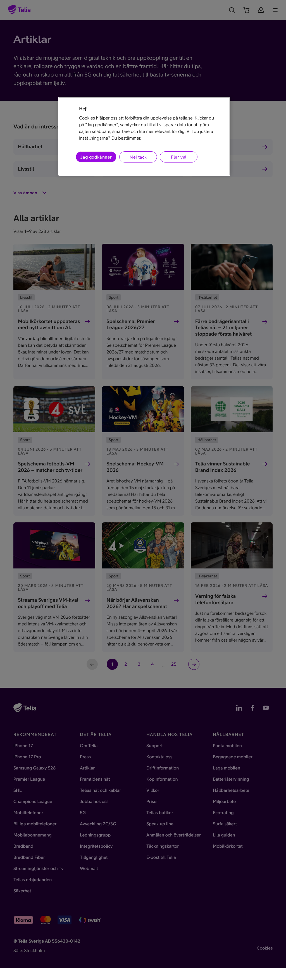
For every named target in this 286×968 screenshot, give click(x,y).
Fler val (178, 156)
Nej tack (138, 156)
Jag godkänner (96, 156)
